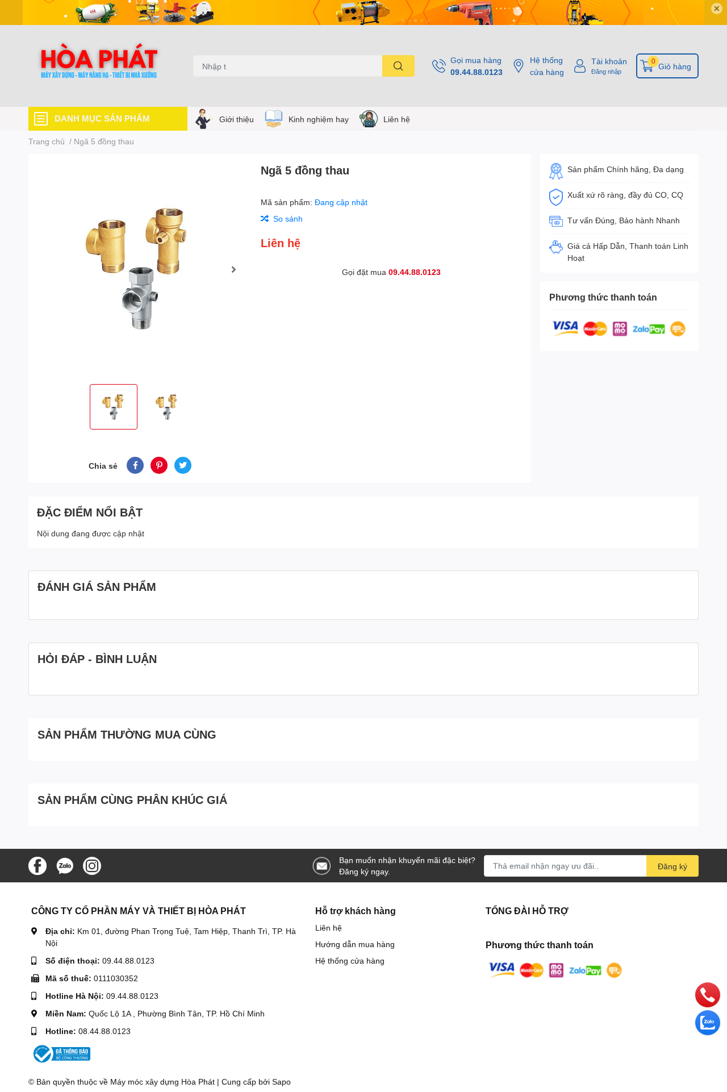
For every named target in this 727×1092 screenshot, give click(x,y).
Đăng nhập (606, 71)
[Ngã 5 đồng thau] (140, 269)
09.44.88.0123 (476, 72)
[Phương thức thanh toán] (619, 327)
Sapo (281, 1081)
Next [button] (233, 269)
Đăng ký (672, 866)
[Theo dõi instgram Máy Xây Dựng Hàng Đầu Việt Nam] (92, 864)
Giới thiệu (236, 119)
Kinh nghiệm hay (319, 119)
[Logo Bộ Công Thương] (60, 1053)
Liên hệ (396, 119)
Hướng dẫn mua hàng (355, 944)
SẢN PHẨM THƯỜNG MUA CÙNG (126, 734)
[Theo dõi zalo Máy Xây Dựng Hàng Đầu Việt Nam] (65, 864)
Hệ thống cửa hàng (547, 66)
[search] (398, 66)
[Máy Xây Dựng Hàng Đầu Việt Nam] (98, 66)
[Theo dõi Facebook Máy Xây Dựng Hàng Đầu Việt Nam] (37, 864)
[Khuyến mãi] (363, 12)
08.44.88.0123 (104, 1031)
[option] (140, 269)
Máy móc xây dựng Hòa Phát (162, 1081)
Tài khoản (609, 61)
